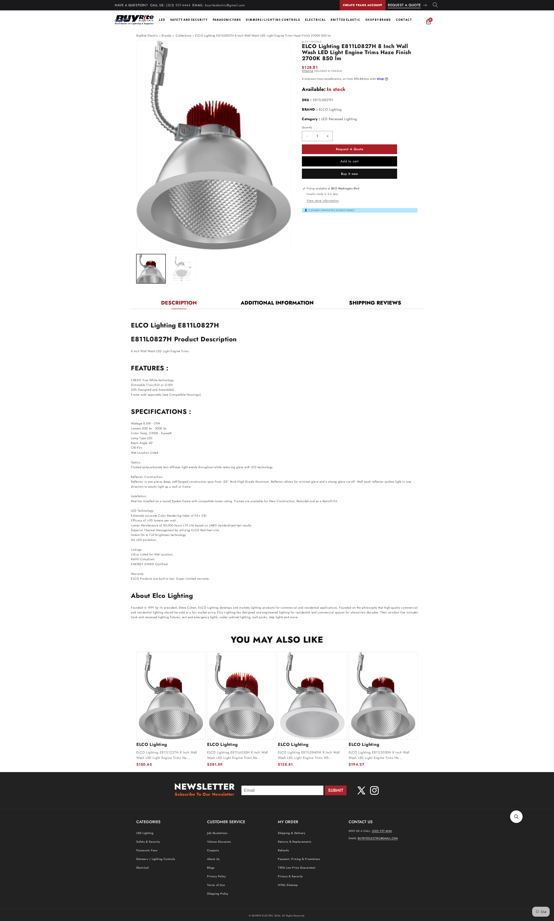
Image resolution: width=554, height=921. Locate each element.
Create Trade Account (362, 5)
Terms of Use (216, 885)
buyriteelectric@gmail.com (225, 5)
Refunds (283, 850)
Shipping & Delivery (291, 833)
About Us (213, 859)
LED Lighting (144, 833)
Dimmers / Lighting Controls (273, 19)
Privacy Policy (216, 876)
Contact (404, 19)
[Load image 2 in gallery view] (182, 268)
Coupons (213, 850)
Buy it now (349, 173)
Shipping (307, 71)
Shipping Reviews (375, 302)
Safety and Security (189, 19)
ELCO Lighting (330, 109)
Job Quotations (217, 833)
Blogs (211, 868)
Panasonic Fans (227, 19)
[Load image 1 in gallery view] (151, 268)
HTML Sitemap (288, 885)
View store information (323, 200)
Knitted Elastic (345, 19)
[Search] (435, 5)
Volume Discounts (219, 842)
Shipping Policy (217, 894)
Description (179, 302)
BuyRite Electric (147, 35)
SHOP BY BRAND (378, 19)
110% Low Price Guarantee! (297, 868)
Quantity (307, 128)
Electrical (315, 19)
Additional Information (277, 302)
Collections (184, 35)
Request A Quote (404, 5)
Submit (335, 790)
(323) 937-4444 (178, 5)
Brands (166, 35)
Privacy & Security (290, 876)
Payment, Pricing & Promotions (299, 859)
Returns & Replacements (294, 842)
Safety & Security (148, 842)
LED (162, 19)
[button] (516, 816)
